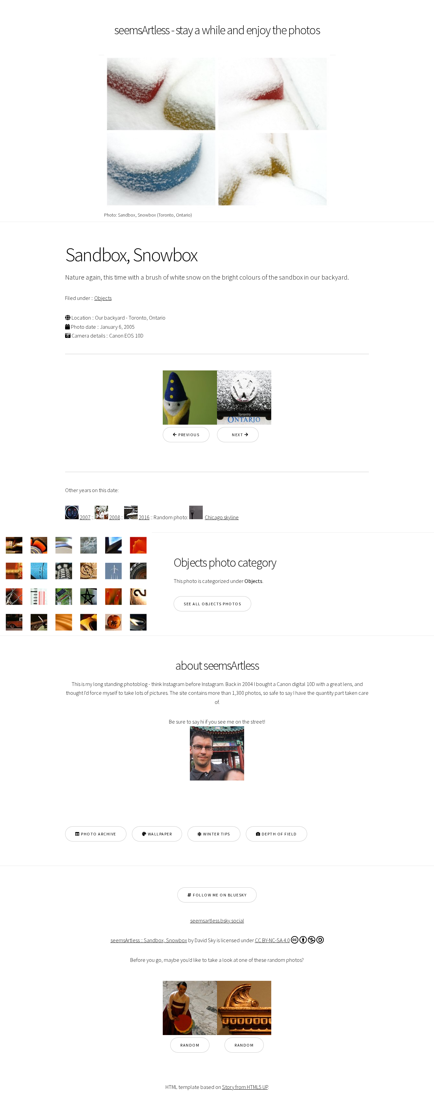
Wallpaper (159, 833)
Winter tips (216, 833)
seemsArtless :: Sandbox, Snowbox (149, 940)
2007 (85, 517)
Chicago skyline (222, 517)
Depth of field (278, 833)
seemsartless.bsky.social (217, 920)
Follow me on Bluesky (219, 894)
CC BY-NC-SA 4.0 (272, 940)
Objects (103, 298)
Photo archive (98, 833)
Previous (188, 434)
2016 (144, 517)
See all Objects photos (212, 603)
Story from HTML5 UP (245, 1087)
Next (235, 434)
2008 (114, 517)
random (189, 1045)
